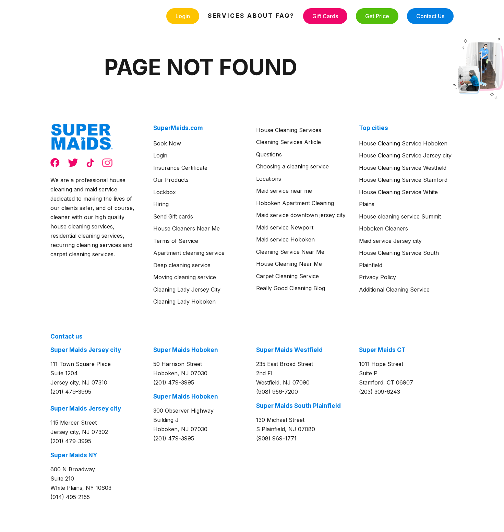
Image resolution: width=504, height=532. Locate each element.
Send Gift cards (173, 216)
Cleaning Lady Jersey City (186, 289)
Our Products (171, 179)
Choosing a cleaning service (292, 166)
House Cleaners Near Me (186, 228)
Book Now (167, 143)
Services (226, 15)
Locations (268, 178)
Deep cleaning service (182, 265)
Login (183, 16)
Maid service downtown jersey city (301, 215)
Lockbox (164, 192)
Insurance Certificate (180, 167)
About (260, 15)
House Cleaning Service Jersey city (405, 155)
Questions (269, 154)
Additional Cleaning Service (394, 289)
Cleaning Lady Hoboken (184, 301)
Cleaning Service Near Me (290, 251)
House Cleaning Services (288, 130)
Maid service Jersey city (390, 240)
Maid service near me (284, 190)
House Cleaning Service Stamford (403, 179)
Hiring (161, 204)
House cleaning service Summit (400, 216)
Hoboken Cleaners (383, 228)
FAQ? (285, 15)
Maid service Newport (284, 227)
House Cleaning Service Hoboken (403, 143)
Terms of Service (175, 240)
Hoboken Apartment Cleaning (295, 203)
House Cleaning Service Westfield (402, 167)
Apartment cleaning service (189, 252)
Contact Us (430, 16)
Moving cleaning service (184, 277)
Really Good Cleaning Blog (290, 288)
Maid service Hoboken (285, 239)
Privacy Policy (377, 277)
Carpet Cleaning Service (287, 276)
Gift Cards (325, 16)
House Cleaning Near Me (289, 263)
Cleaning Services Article (288, 142)
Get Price (377, 16)
